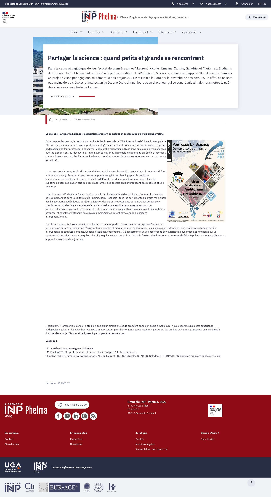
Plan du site (207, 439)
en (264, 3)
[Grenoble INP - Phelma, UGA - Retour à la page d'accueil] (99, 17)
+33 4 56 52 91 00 (76, 404)
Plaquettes (76, 439)
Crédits (140, 439)
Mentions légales (145, 444)
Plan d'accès (12, 444)
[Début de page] (252, 482)
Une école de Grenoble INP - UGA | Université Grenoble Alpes (36, 3)
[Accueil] (51, 120)
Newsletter (76, 444)
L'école (63, 119)
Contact (9, 439)
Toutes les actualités (84, 119)
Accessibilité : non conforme (151, 449)
